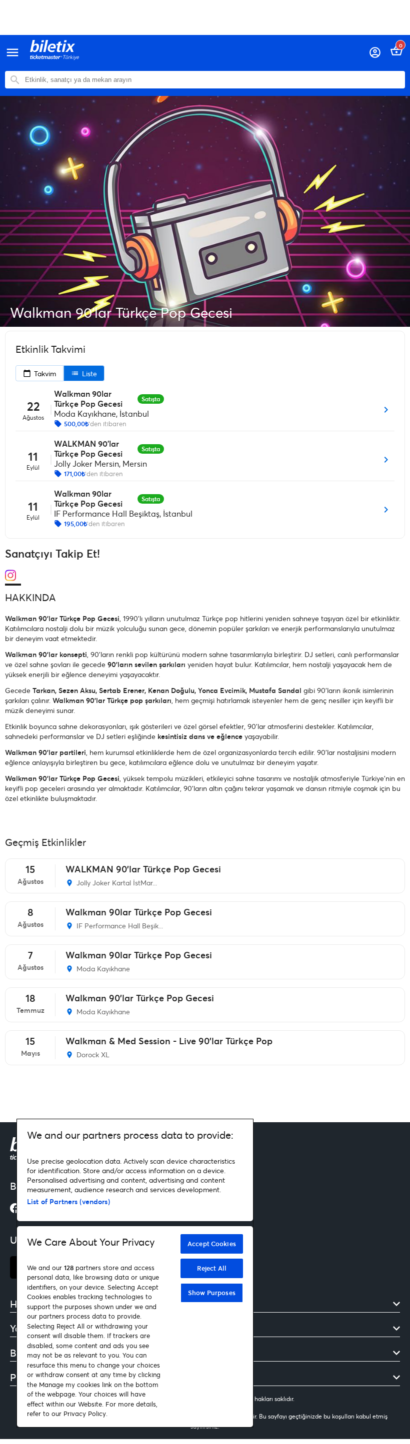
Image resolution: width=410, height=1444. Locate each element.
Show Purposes (212, 1292)
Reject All (211, 1268)
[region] (135, 1273)
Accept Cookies (212, 1243)
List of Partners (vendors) (68, 1201)
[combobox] (212, 79)
